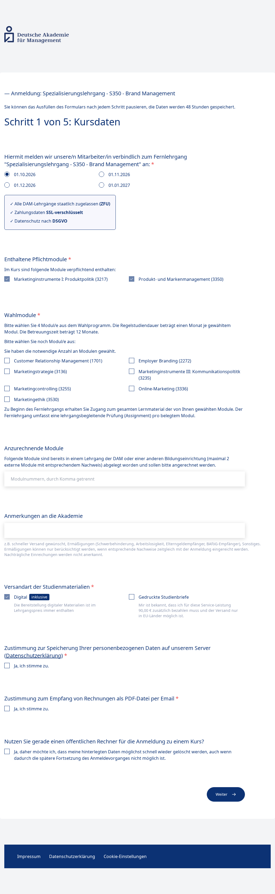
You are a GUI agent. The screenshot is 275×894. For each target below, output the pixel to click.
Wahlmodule (22, 315)
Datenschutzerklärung (33, 655)
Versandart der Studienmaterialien (49, 586)
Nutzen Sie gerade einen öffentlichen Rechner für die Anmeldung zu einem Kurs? (104, 741)
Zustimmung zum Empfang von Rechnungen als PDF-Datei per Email (91, 698)
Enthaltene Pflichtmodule (37, 259)
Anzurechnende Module (33, 448)
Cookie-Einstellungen (125, 856)
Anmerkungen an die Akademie (43, 515)
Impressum (29, 856)
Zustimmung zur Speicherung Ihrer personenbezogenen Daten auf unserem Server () (107, 651)
